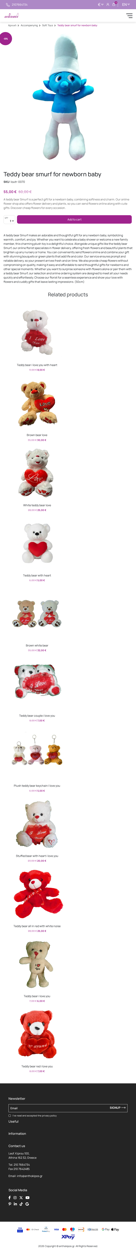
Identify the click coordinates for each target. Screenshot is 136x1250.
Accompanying (29, 25)
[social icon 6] (15, 1204)
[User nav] (108, 4)
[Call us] (8, 4)
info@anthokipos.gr (29, 1176)
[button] (12, 309)
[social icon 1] (9, 1198)
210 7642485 (21, 1169)
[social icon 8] (27, 1204)
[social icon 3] (21, 1198)
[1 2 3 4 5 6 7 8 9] (9, 221)
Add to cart (74, 219)
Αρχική (12, 25)
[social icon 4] (28, 1198)
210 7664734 (22, 1165)
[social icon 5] (9, 1204)
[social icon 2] (15, 1198)
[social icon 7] (21, 1204)
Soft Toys (47, 25)
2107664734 (19, 5)
